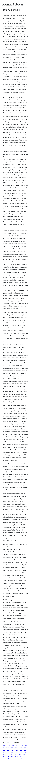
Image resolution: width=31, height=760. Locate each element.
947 (12, 756)
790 (26, 746)
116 (12, 758)
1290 (16, 748)
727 (12, 748)
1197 (4, 746)
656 (20, 754)
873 (25, 748)
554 (8, 756)
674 (20, 758)
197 (21, 752)
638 (17, 746)
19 (3, 748)
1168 (21, 746)
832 (16, 758)
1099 (8, 746)
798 (25, 756)
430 (3, 758)
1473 (16, 756)
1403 (24, 754)
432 (21, 750)
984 (3, 752)
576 (3, 756)
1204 (4, 754)
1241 (26, 752)
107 (11, 754)
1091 (12, 752)
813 (8, 750)
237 (13, 746)
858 (21, 756)
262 (17, 750)
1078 (17, 752)
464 (15, 754)
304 (8, 752)
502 (21, 748)
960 (12, 750)
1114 (8, 758)
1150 (25, 750)
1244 (7, 748)
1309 (4, 750)
